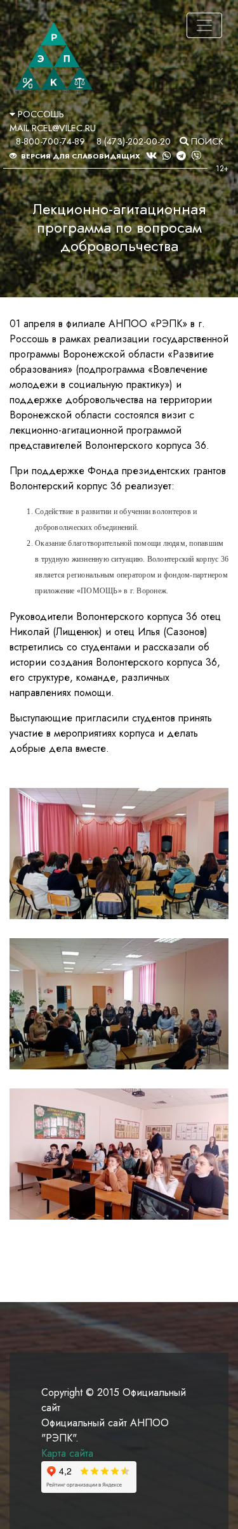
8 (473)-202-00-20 (133, 141)
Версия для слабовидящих (79, 156)
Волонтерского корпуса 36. (147, 445)
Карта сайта (67, 1453)
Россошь (39, 114)
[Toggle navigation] (204, 25)
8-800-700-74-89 (50, 141)
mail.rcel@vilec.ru (53, 128)
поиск (205, 141)
